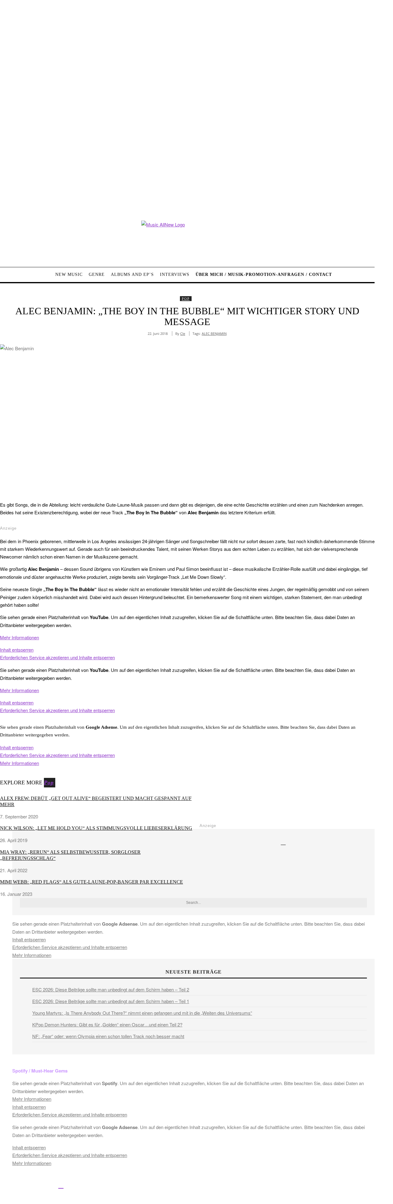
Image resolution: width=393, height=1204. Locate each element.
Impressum (202, 1186)
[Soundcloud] (47, 1185)
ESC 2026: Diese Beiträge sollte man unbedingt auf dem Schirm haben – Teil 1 (110, 1001)
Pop (186, 298)
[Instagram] (33, 1185)
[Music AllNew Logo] (187, 239)
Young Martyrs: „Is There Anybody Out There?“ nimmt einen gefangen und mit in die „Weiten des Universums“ (142, 1013)
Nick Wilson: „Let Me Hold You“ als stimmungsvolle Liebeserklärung (96, 828)
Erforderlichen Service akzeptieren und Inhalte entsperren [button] (57, 657)
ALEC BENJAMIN (214, 333)
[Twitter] (19, 1185)
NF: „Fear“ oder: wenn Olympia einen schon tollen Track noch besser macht (108, 1036)
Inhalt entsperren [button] (16, 649)
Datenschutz (230, 1186)
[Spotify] (61, 1185)
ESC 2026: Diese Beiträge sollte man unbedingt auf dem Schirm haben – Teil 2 (110, 989)
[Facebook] (5, 1185)
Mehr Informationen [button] (19, 637)
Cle (182, 333)
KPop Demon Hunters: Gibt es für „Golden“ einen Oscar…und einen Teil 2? (107, 1024)
